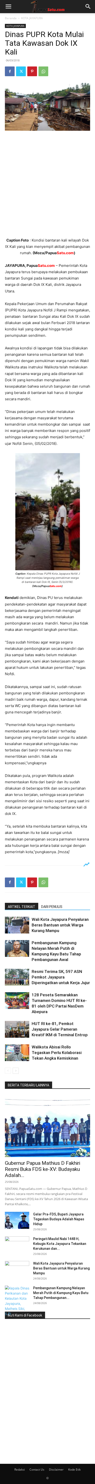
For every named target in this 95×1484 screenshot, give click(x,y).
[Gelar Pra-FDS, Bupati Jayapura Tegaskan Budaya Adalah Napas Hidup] (17, 1220)
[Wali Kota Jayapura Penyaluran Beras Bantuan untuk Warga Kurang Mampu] (17, 925)
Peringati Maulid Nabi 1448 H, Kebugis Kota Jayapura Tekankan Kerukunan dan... (59, 1244)
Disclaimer (56, 1469)
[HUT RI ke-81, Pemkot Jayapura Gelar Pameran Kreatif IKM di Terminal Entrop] (17, 1029)
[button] (8, 6)
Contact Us (36, 1469)
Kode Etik (74, 1469)
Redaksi (19, 1469)
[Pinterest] (32, 71)
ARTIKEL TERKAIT (21, 907)
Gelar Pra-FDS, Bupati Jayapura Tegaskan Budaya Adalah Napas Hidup (58, 1219)
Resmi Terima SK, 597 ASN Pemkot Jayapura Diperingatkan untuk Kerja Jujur (61, 977)
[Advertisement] (47, 184)
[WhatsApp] (43, 71)
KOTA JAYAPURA (32, 18)
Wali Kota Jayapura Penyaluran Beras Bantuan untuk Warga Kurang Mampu (60, 925)
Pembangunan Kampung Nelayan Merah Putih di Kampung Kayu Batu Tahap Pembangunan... (60, 1293)
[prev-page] (8, 1071)
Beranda (11, 18)
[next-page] (16, 1071)
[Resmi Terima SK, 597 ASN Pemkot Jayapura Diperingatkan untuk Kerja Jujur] (17, 977)
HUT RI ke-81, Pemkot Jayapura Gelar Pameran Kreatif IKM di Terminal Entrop (60, 1029)
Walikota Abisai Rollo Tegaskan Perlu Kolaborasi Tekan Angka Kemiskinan (57, 1053)
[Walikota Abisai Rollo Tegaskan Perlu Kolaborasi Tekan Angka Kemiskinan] (17, 1052)
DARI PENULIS (51, 907)
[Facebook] (10, 71)
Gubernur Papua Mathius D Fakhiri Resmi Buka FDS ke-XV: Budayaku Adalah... (42, 1169)
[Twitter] (21, 71)
